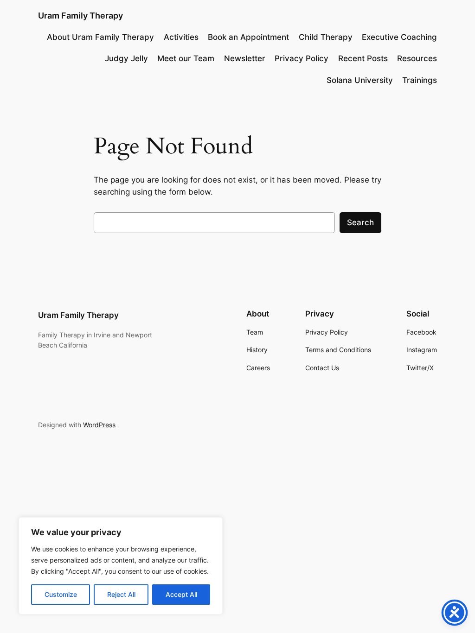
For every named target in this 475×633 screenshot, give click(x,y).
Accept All (181, 594)
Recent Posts (363, 58)
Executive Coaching (399, 37)
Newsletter (244, 58)
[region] (121, 565)
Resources (417, 58)
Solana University (360, 80)
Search (360, 222)
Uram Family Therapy (80, 15)
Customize (61, 594)
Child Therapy (326, 37)
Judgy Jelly (126, 58)
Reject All (121, 594)
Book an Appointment (248, 37)
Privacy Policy (301, 58)
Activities (181, 37)
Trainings (419, 80)
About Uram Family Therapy (100, 37)
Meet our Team (185, 58)
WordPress (99, 425)
